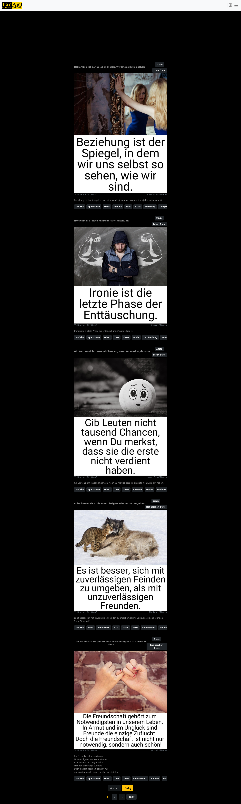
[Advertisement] (112, 35)
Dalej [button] (127, 788)
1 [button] (107, 797)
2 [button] (114, 797)
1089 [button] (131, 797)
